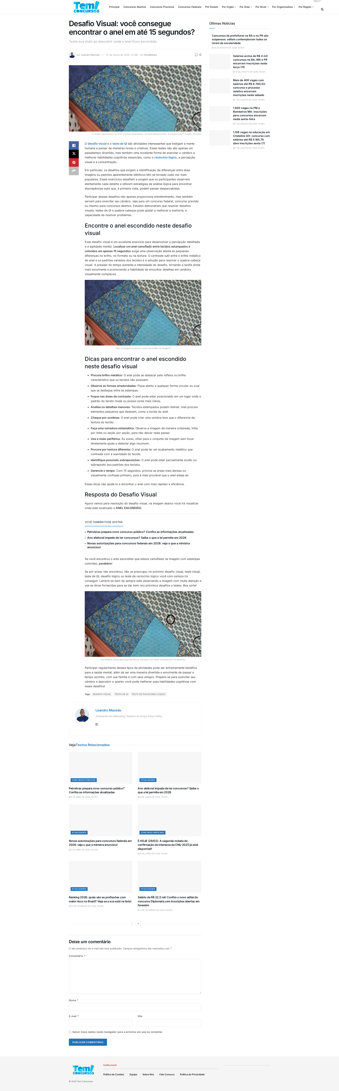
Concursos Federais (189, 6)
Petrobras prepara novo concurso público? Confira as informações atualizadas (140, 532)
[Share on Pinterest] (74, 162)
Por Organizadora (282, 6)
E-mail (74, 1016)
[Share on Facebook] (74, 145)
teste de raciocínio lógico (148, 694)
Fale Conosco (167, 1074)
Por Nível (260, 6)
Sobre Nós (148, 1074)
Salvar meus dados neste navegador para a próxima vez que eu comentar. (117, 1031)
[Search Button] (322, 9)
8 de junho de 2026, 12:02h (153, 797)
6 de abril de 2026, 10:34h (83, 797)
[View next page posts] (138, 923)
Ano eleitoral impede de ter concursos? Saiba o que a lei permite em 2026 (136, 537)
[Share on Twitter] (74, 154)
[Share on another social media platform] (74, 171)
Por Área (245, 6)
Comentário (77, 956)
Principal (114, 6)
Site (140, 1016)
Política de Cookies (113, 1074)
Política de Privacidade (192, 1074)
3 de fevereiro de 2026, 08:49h (155, 910)
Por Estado (211, 6)
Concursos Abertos (134, 6)
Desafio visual (102, 694)
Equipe (133, 1074)
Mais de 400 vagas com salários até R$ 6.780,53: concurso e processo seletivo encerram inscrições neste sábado (249, 87)
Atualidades (150, 54)
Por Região (305, 6)
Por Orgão (228, 6)
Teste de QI (121, 694)
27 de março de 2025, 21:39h (122, 54)
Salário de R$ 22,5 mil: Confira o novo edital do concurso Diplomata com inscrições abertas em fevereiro (169, 901)
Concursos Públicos (84, 780)
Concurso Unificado (152, 832)
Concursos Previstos (162, 6)
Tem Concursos (85, 1081)
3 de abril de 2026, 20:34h (84, 849)
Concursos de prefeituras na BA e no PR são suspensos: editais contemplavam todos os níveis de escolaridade (240, 39)
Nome (74, 1000)
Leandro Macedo (90, 54)
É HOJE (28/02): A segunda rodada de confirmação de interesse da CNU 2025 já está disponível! (168, 845)
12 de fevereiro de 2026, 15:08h (86, 906)
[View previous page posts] (132, 923)
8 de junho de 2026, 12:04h (153, 853)
